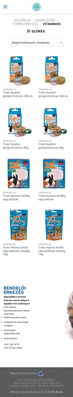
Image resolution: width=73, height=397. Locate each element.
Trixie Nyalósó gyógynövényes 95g (15, 146)
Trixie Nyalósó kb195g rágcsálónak (16, 197)
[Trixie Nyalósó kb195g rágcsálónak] (19, 173)
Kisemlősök (45, 20)
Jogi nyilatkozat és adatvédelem (36, 383)
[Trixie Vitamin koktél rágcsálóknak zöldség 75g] (19, 225)
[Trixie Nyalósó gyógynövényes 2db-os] (19, 70)
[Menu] (5, 6)
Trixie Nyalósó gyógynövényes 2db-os (18, 94)
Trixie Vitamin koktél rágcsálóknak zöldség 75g (16, 251)
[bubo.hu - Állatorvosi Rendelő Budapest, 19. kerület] (36, 7)
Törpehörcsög (25, 24)
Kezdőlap (22, 20)
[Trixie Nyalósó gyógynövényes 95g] (19, 122)
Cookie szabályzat (22, 385)
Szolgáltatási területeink (36, 380)
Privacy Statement (51, 385)
